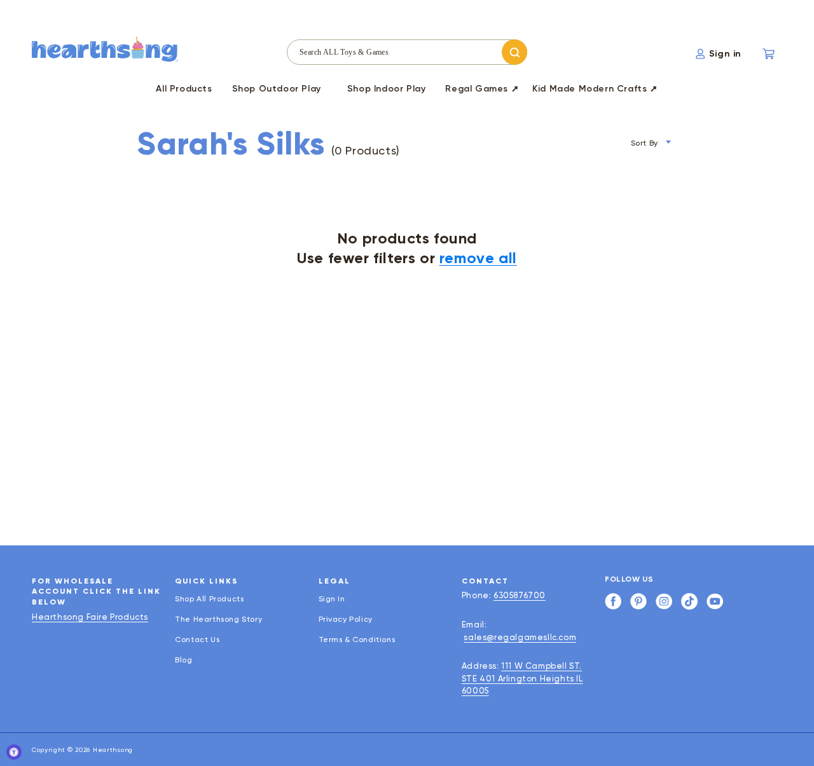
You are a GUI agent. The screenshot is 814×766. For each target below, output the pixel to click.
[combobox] (407, 52)
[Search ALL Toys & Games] (514, 52)
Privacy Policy (346, 619)
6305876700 (519, 595)
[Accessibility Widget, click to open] (14, 752)
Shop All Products (209, 599)
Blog (183, 659)
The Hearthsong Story (218, 619)
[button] (276, 90)
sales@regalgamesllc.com (520, 637)
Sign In (332, 599)
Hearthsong (113, 749)
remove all (478, 258)
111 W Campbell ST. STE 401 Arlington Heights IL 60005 (522, 678)
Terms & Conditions (357, 639)
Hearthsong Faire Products (90, 617)
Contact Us (197, 639)
